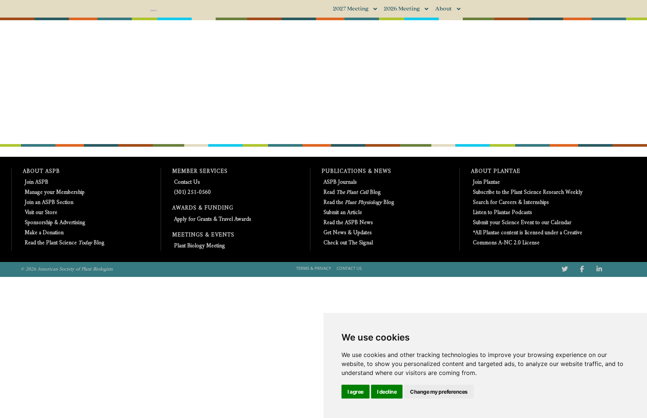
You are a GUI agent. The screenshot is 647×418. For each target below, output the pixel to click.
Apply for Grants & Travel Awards (212, 219)
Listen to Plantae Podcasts (502, 213)
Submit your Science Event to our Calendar (522, 223)
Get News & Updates (348, 233)
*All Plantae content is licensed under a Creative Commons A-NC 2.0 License (527, 238)
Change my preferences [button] (439, 391)
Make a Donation (44, 233)
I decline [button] (387, 391)
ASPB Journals (340, 182)
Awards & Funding (202, 208)
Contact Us (187, 182)
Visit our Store (41, 213)
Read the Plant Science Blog (64, 243)
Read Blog (352, 192)
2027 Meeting (350, 9)
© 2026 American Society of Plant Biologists (67, 269)
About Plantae (495, 172)
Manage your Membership (55, 192)
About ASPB (41, 172)
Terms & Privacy (313, 268)
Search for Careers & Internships (511, 203)
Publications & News (356, 172)
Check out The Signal (348, 243)
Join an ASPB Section (49, 203)
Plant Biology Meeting (199, 246)
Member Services (200, 172)
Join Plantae (486, 182)
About (443, 9)
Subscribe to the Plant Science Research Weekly (528, 192)
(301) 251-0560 (192, 192)
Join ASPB (36, 182)
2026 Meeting (402, 9)
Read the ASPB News (348, 223)
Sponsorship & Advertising (55, 223)
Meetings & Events (203, 235)
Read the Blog (359, 203)
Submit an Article (343, 213)
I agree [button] (355, 391)
